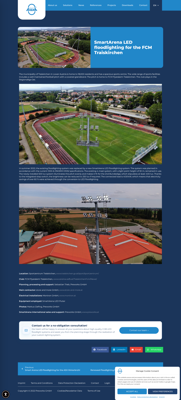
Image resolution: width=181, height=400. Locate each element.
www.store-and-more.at (71, 290)
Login (107, 383)
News (81, 5)
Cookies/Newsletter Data (69, 391)
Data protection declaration (147, 397)
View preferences (163, 391)
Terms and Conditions (42, 383)
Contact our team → (139, 330)
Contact (143, 5)
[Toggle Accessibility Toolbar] (5, 394)
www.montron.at (67, 295)
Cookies (133, 397)
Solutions (67, 5)
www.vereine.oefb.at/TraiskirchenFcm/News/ (75, 279)
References (95, 5)
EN (154, 5)
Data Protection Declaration (71, 383)
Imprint (162, 397)
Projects (111, 5)
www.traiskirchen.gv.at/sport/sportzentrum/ (77, 273)
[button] (100, 349)
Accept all (132, 391)
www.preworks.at (90, 312)
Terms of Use (94, 391)
